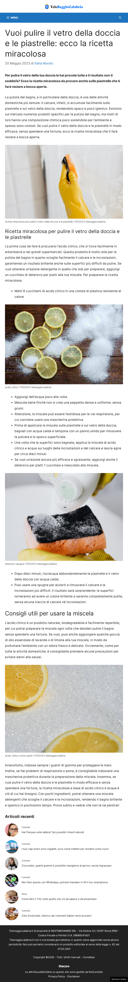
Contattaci (89, 957)
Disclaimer (73, 976)
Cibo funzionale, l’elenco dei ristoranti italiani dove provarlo (57, 915)
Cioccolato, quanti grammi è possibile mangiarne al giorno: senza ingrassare (67, 865)
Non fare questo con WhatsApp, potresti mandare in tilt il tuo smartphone (65, 882)
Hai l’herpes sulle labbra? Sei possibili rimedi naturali (53, 832)
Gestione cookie (119, 979)
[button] (120, 18)
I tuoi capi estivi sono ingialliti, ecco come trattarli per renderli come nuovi (65, 848)
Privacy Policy (56, 976)
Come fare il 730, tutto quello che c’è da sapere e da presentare (59, 899)
